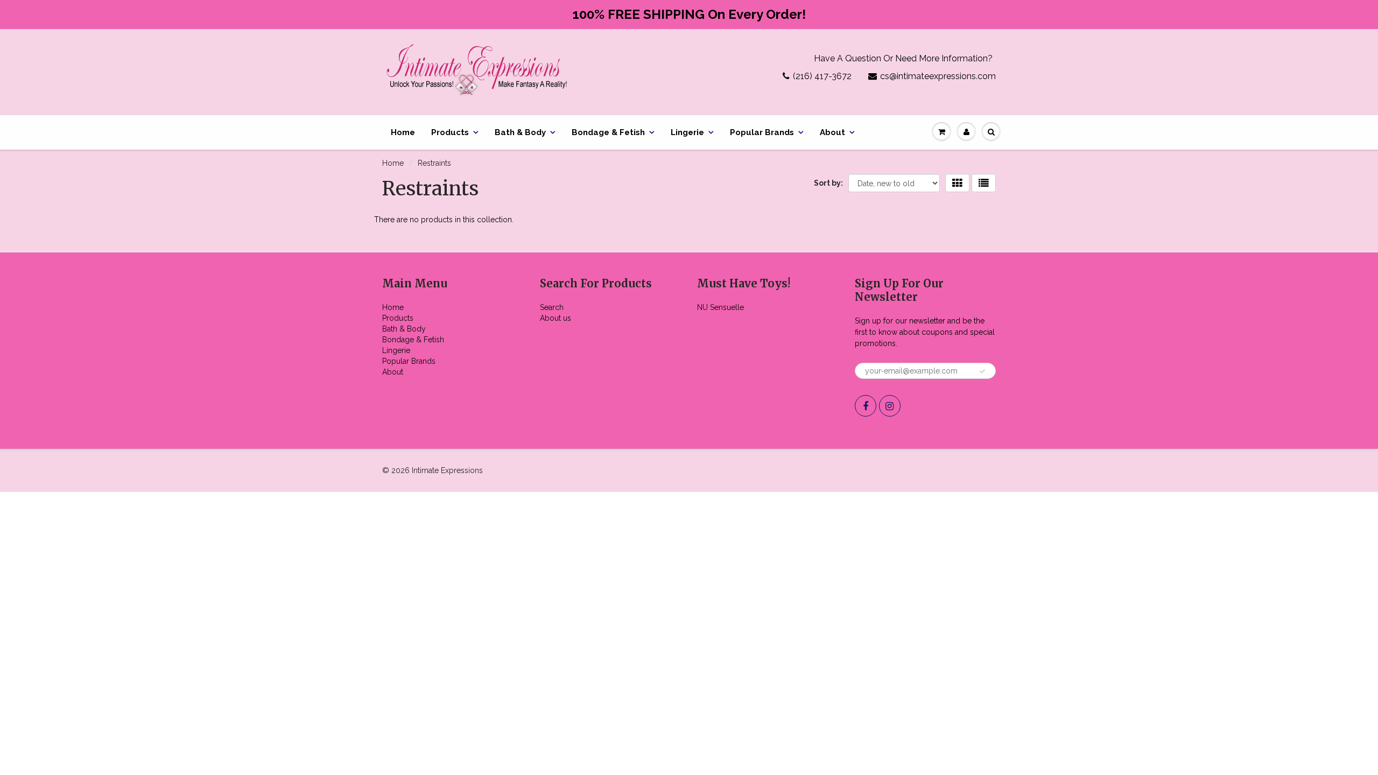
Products (450, 132)
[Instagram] (890, 406)
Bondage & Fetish (608, 132)
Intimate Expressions (447, 470)
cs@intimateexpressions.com (938, 76)
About (832, 132)
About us (555, 318)
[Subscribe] (982, 371)
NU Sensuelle (720, 307)
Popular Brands (762, 132)
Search (552, 307)
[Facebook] (865, 406)
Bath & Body (520, 132)
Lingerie (687, 132)
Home (403, 132)
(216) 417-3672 (822, 76)
